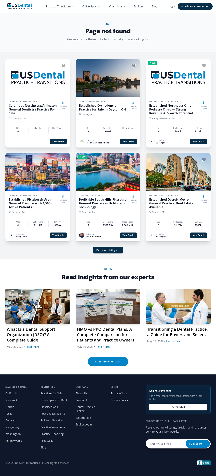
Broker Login (84, 424)
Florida (9, 407)
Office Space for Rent (53, 400)
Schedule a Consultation (195, 6)
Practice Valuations (52, 427)
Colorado (11, 420)
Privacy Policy (119, 400)
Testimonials (83, 418)
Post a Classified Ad (52, 414)
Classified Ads (49, 407)
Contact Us (83, 400)
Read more (32, 347)
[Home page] (19, 6)
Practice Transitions (58, 6)
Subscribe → (197, 443)
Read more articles (108, 361)
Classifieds (116, 6)
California (11, 393)
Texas (8, 414)
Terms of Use (119, 393)
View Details (58, 141)
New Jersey (12, 427)
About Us (81, 393)
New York (11, 400)
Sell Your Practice (51, 420)
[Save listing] (63, 65)
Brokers (139, 6)
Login (172, 6)
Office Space (90, 6)
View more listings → (108, 250)
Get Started (178, 407)
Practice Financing (52, 434)
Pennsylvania (13, 441)
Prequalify (46, 441)
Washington (13, 434)
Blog (154, 6)
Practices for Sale (51, 393)
